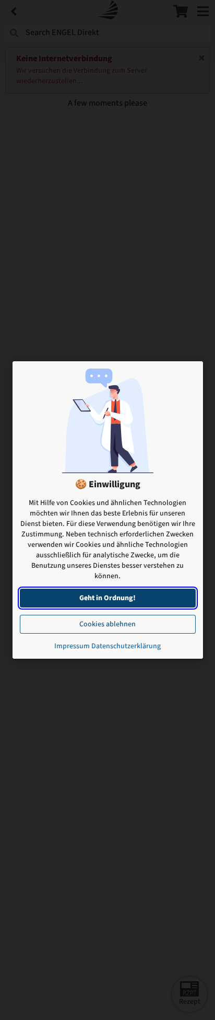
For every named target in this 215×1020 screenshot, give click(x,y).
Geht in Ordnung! (107, 598)
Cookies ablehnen (107, 624)
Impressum (72, 646)
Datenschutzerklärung (126, 646)
